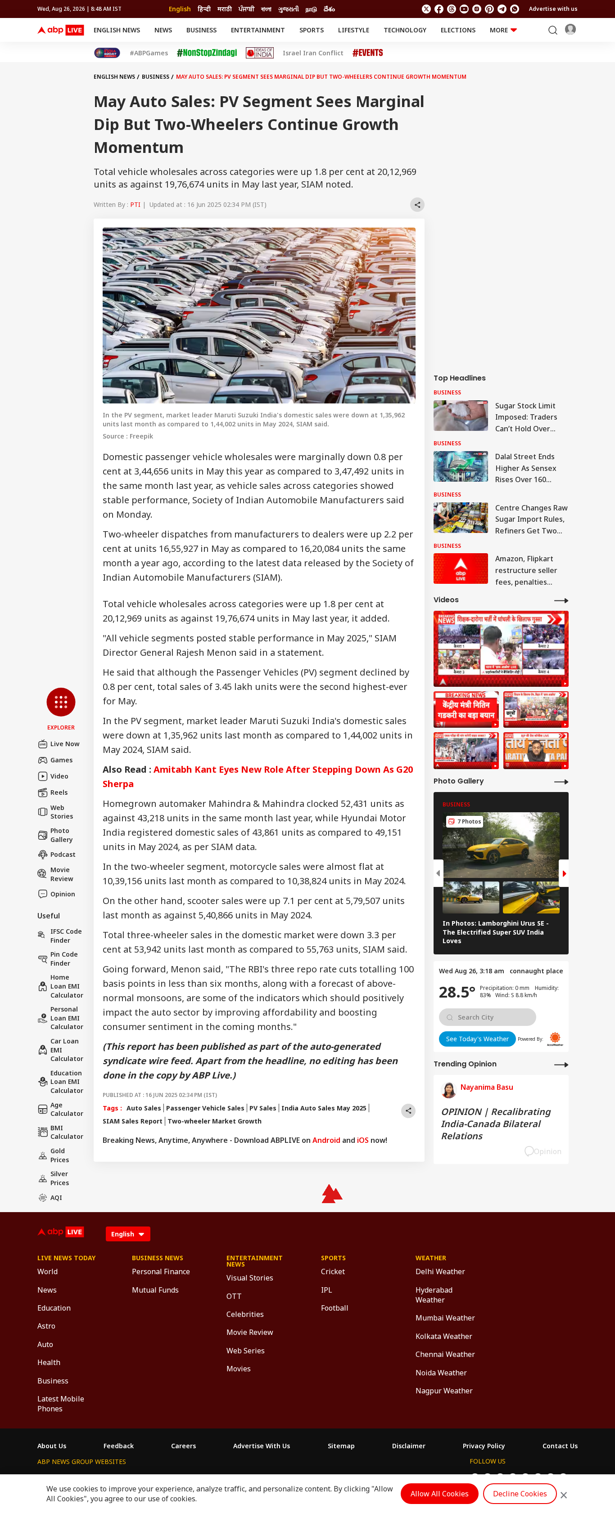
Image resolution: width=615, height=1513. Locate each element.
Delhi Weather (440, 1271)
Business (201, 30)
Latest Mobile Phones (60, 1404)
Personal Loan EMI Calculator (66, 1018)
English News (117, 30)
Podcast (63, 854)
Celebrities (245, 1314)
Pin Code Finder (64, 958)
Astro (46, 1326)
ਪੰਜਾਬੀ (246, 8)
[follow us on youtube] (464, 9)
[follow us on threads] (451, 9)
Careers (183, 1446)
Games (61, 760)
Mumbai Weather (445, 1318)
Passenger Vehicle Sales (205, 1108)
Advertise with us (553, 9)
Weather (431, 1258)
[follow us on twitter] (426, 9)
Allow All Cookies (440, 1494)
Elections (458, 30)
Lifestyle (353, 30)
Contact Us (560, 1446)
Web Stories (61, 812)
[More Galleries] (561, 781)
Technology (405, 30)
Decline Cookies (520, 1494)
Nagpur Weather (444, 1391)
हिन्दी (204, 8)
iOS (363, 1140)
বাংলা (266, 8)
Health (48, 1362)
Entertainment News (254, 1261)
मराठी (224, 8)
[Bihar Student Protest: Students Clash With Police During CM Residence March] (501, 649)
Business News (157, 1258)
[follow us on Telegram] (502, 9)
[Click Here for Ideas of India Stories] (260, 52)
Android (326, 1140)
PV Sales (262, 1108)
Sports (311, 30)
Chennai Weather (445, 1354)
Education (54, 1308)
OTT (234, 1296)
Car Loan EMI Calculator (66, 1050)
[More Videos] (561, 600)
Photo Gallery (61, 835)
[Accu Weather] (555, 1039)
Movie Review (61, 874)
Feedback (119, 1446)
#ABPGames (149, 53)
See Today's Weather (477, 1038)
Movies (238, 1369)
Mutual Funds (155, 1290)
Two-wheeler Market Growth (214, 1121)
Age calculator (66, 1109)
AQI (56, 1197)
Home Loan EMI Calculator (66, 986)
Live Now (65, 743)
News (163, 30)
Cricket (333, 1271)
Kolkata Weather (444, 1336)
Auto (45, 1344)
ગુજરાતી (288, 8)
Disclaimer (408, 1446)
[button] (61, 710)
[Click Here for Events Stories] (368, 53)
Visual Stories (249, 1278)
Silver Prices (59, 1178)
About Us (51, 1446)
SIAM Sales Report (133, 1121)
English (180, 8)
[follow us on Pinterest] (489, 9)
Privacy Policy (484, 1446)
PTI (135, 204)
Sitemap (341, 1446)
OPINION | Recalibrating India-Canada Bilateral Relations (496, 1124)
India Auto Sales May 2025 (323, 1108)
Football (334, 1308)
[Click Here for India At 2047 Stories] (107, 52)
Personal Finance (161, 1271)
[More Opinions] (561, 1064)
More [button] (499, 30)
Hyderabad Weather (434, 1295)
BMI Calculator (66, 1132)
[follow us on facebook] (439, 9)
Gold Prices (59, 1155)
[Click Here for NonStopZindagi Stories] (207, 53)
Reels (59, 792)
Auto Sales (144, 1108)
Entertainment (258, 30)
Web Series (245, 1351)
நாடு (311, 8)
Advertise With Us (261, 1446)
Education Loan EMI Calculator (66, 1082)
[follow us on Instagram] (476, 9)
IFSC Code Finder (66, 936)
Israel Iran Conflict (313, 53)
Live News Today (66, 1258)
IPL (326, 1290)
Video (59, 776)
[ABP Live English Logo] (60, 30)
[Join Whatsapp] (514, 9)
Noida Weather (441, 1373)
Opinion (62, 894)
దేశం (329, 8)
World (47, 1271)
